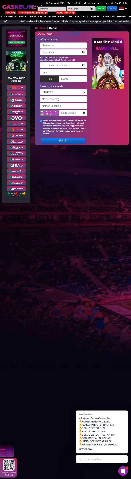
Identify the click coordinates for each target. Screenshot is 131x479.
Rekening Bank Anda (51, 86)
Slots (33, 16)
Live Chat (75, 3)
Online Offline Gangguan (16, 194)
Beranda (40, 28)
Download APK (56, 3)
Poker (61, 16)
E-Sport (23, 16)
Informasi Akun (48, 39)
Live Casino (81, 16)
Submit (63, 140)
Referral (122, 16)
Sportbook (10, 16)
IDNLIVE (42, 16)
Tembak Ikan (108, 16)
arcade (52, 16)
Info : (6, 21)
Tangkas (94, 16)
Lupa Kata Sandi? (113, 3)
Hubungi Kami (93, 3)
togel (69, 16)
